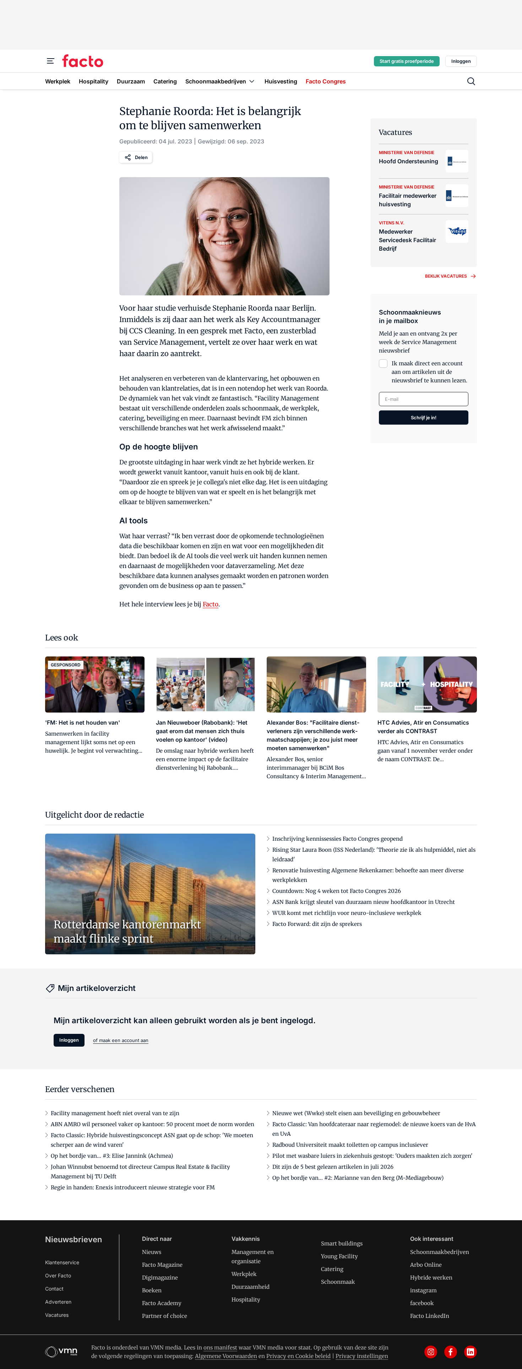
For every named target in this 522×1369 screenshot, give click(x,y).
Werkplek (244, 1274)
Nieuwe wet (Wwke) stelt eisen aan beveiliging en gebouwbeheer (356, 1113)
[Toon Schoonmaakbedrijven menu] (252, 81)
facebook (422, 1303)
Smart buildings (342, 1243)
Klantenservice (62, 1262)
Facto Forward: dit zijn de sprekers (317, 924)
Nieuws (151, 1252)
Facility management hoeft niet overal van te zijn (115, 1113)
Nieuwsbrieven (73, 1239)
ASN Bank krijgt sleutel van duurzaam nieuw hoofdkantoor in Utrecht (363, 902)
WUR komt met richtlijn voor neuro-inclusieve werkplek (347, 913)
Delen (141, 157)
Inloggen (461, 61)
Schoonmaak (338, 1281)
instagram (423, 1290)
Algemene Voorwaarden (226, 1356)
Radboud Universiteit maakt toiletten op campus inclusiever (350, 1144)
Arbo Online (426, 1264)
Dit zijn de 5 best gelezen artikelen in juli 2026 (332, 1166)
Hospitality (246, 1299)
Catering (332, 1269)
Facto (210, 604)
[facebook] (450, 1352)
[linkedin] (470, 1352)
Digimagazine (160, 1277)
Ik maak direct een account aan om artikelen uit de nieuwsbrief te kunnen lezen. (429, 372)
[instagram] (430, 1352)
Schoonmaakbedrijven (439, 1252)
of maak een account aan (120, 1040)
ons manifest (220, 1347)
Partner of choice (164, 1316)
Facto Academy (161, 1303)
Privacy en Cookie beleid (298, 1356)
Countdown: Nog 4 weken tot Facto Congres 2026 (336, 891)
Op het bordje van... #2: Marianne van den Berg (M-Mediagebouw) (358, 1177)
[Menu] (50, 61)
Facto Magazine (162, 1264)
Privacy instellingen (362, 1356)
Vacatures (57, 1315)
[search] (471, 81)
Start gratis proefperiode (407, 61)
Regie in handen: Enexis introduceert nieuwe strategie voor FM (133, 1187)
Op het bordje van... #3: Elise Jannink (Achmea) (112, 1155)
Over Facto (58, 1275)
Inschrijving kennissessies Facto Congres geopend (337, 838)
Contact (54, 1289)
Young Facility (339, 1256)
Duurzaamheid (251, 1286)
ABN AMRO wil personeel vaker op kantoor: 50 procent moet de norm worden (152, 1124)
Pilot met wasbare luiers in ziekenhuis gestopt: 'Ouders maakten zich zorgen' (372, 1155)
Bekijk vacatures (446, 276)
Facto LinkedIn (429, 1316)
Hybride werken (431, 1277)
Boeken (152, 1290)
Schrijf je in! (423, 417)
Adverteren (58, 1302)
